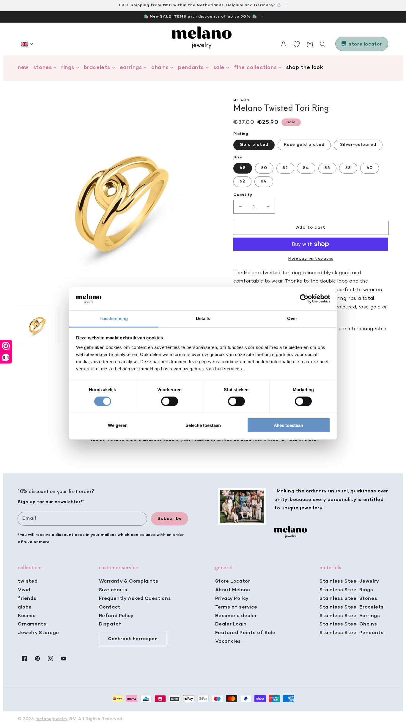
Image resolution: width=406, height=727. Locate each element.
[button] (27, 44)
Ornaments (32, 624)
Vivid (24, 590)
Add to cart (310, 227)
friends (27, 598)
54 (306, 168)
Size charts (113, 590)
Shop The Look (304, 67)
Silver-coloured (358, 144)
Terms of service (236, 607)
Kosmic (27, 616)
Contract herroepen (133, 639)
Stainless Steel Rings (346, 590)
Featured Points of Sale (245, 633)
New (23, 67)
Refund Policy (116, 616)
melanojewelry (51, 719)
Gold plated (254, 144)
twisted (27, 581)
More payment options (310, 258)
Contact (109, 607)
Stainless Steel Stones (348, 598)
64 (264, 181)
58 (348, 168)
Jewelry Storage (38, 633)
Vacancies (228, 641)
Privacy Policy (232, 598)
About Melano (232, 590)
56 (327, 168)
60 (369, 168)
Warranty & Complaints (128, 581)
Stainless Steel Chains (348, 624)
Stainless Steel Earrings (350, 616)
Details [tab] (203, 318)
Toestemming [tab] (114, 318)
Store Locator (232, 581)
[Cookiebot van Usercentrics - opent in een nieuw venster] (304, 298)
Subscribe (170, 519)
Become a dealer (236, 616)
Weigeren (118, 425)
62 (242, 181)
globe (25, 607)
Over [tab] (292, 318)
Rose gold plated (304, 144)
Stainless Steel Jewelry (349, 581)
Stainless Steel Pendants (351, 633)
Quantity (242, 194)
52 (285, 168)
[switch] (169, 401)
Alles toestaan (288, 425)
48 (243, 168)
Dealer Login (231, 624)
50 (264, 168)
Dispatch (110, 624)
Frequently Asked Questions (135, 598)
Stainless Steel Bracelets (352, 607)
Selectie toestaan (203, 425)
